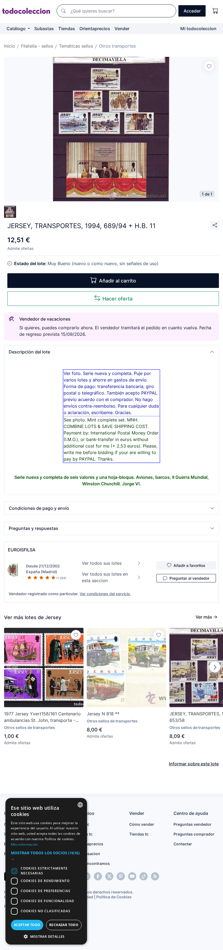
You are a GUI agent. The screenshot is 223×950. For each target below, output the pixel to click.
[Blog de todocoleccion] (155, 876)
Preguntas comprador (194, 834)
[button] (111, 352)
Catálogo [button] (17, 28)
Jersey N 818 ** (103, 713)
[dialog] (46, 871)
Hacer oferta (117, 299)
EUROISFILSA (21, 549)
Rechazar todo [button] (63, 925)
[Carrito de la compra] (215, 10)
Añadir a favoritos (189, 565)
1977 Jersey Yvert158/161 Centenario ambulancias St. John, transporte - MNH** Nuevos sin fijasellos (42, 717)
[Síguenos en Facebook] (98, 876)
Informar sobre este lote (194, 763)
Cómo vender (141, 824)
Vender (121, 28)
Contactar (183, 844)
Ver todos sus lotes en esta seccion (105, 577)
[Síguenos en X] (109, 876)
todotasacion (87, 853)
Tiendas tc (138, 834)
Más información (24, 844)
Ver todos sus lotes (102, 563)
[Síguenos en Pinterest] (121, 876)
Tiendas (66, 28)
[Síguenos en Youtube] (132, 876)
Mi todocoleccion (198, 28)
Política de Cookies (114, 897)
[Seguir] (209, 66)
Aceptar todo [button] (27, 925)
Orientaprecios (94, 28)
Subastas (44, 28)
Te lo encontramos (92, 863)
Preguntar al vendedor (189, 578)
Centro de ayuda (191, 813)
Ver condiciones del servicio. (105, 593)
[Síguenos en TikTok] (144, 876)
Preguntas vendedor (193, 824)
